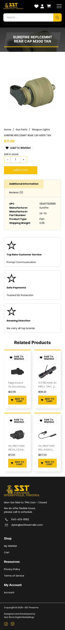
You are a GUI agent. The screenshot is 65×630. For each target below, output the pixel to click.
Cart (6, 552)
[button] (17, 400)
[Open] (59, 6)
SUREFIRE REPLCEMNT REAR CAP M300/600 (17, 447)
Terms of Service (14, 575)
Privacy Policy (12, 569)
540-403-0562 (20, 519)
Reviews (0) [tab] (16, 192)
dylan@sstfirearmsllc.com (27, 525)
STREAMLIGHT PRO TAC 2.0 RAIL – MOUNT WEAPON (47, 384)
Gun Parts (21, 129)
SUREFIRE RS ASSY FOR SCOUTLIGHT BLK (47, 447)
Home (7, 129)
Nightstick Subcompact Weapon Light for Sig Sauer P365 (17, 384)
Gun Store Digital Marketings (19, 617)
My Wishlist (10, 546)
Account (9, 592)
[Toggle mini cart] (49, 6)
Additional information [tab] (23, 183)
